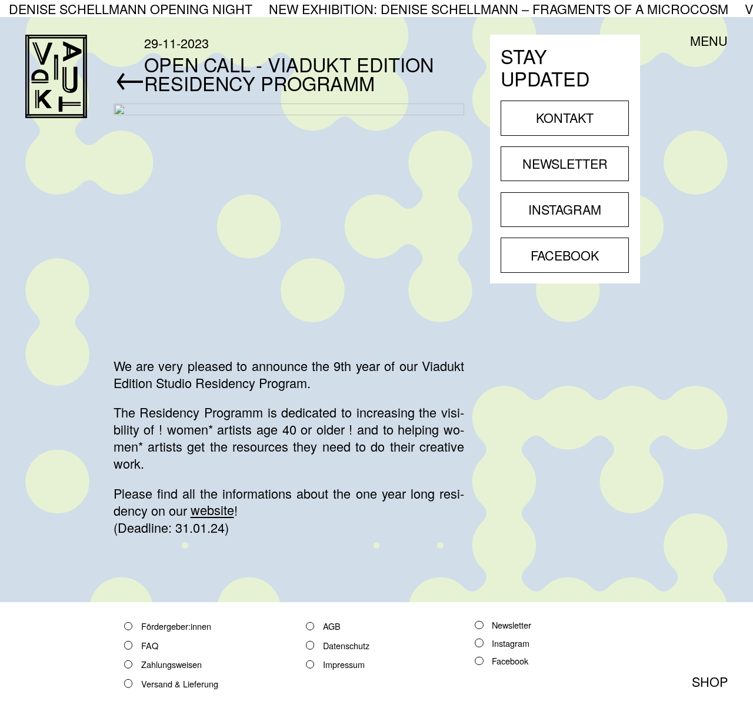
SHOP (710, 681)
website (212, 510)
